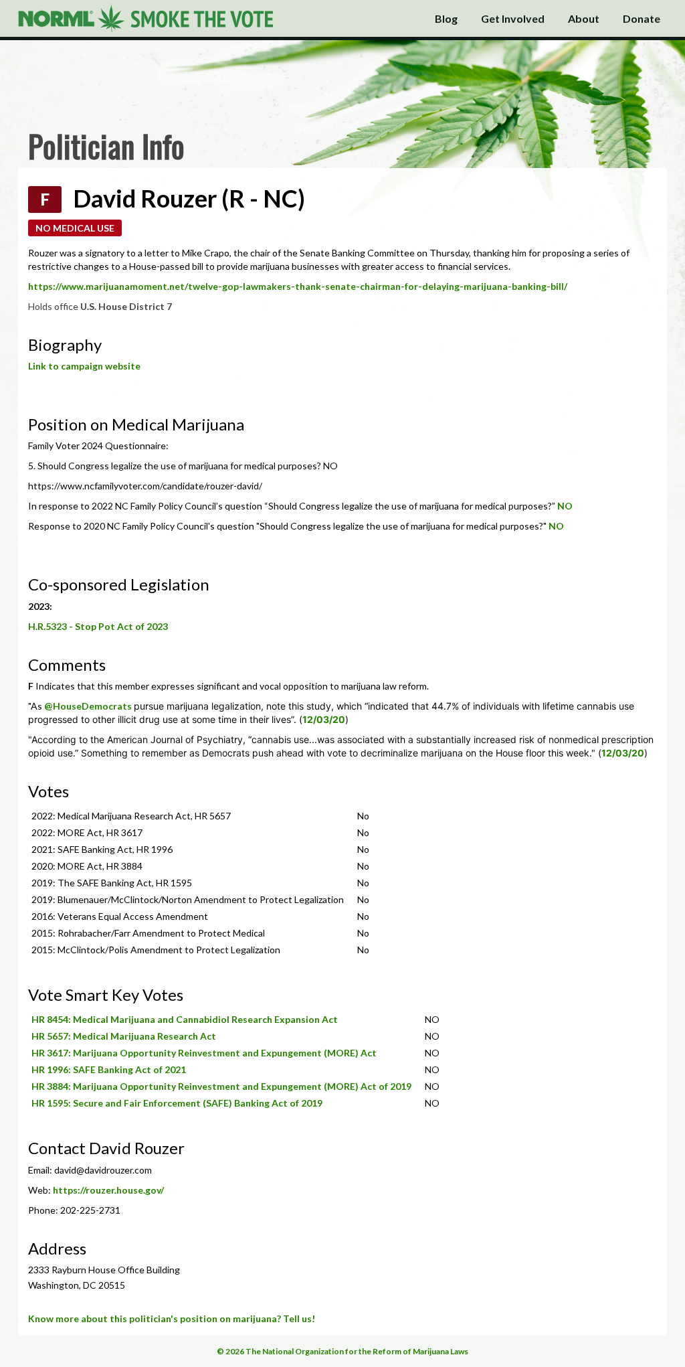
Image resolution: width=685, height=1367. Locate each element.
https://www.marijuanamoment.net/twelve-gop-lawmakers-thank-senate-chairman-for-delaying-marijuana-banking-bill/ (297, 286)
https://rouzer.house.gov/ (108, 1190)
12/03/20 (323, 719)
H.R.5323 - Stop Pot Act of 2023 (98, 626)
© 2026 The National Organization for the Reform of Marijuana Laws (342, 1351)
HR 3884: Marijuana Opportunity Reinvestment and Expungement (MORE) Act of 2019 (221, 1086)
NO (565, 505)
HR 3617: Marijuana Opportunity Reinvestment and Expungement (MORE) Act (204, 1052)
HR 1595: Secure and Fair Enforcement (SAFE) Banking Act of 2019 (176, 1103)
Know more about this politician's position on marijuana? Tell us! (171, 1318)
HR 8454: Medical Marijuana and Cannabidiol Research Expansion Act (184, 1019)
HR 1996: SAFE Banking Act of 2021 (108, 1069)
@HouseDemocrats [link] (88, 706)
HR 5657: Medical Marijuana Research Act (123, 1036)
